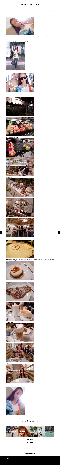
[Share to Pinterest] (32, 420)
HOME (7, 456)
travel (38, 421)
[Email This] (27, 420)
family (26, 421)
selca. (35, 421)
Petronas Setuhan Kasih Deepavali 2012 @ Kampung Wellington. (36, 431)
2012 (24, 421)
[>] (16, 5)
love (30, 421)
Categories (10, 10)
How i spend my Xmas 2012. (12, 431)
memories (33, 421)
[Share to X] (29, 420)
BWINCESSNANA (30, 5)
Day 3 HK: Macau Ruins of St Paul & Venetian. (48, 431)
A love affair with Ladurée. (24, 431)
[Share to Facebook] (31, 420)
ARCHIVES (8, 458)
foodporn (28, 421)
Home (7, 10)
